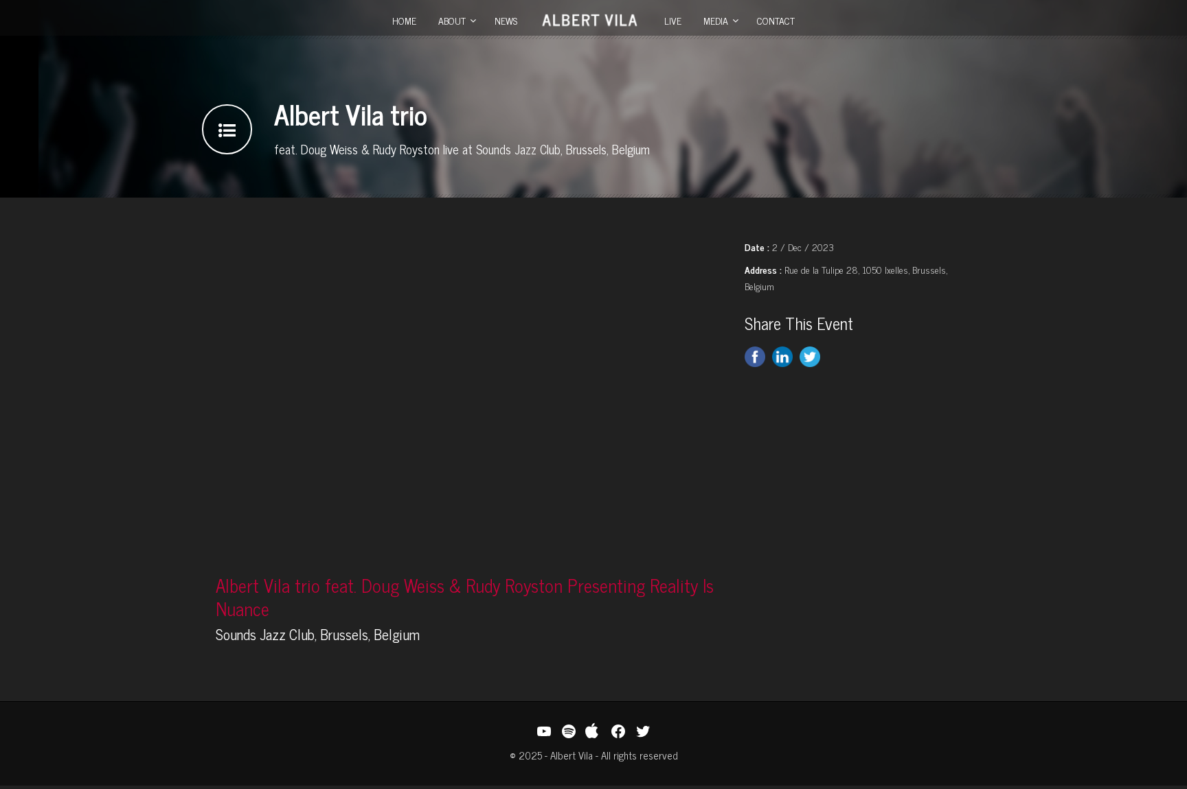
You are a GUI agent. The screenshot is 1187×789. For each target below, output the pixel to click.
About (452, 20)
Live (672, 20)
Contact (776, 20)
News (506, 20)
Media (715, 20)
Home (404, 20)
